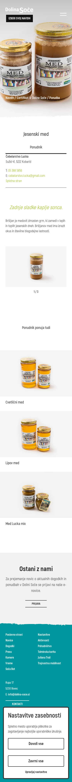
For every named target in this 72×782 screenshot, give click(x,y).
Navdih (10, 98)
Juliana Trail (44, 657)
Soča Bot (10, 669)
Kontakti (17, 704)
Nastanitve (44, 634)
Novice (9, 640)
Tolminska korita (47, 651)
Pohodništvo (45, 646)
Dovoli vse (36, 743)
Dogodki (10, 646)
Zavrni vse (36, 761)
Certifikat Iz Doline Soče (31, 98)
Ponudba (54, 98)
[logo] (19, 10)
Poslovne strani (14, 634)
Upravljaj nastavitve (36, 772)
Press (9, 651)
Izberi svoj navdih (19, 18)
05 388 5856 (15, 171)
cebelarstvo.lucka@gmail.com (26, 176)
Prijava (36, 604)
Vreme (9, 663)
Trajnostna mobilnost (49, 663)
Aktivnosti (43, 640)
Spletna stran (14, 181)
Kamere (10, 657)
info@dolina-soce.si (19, 694)
